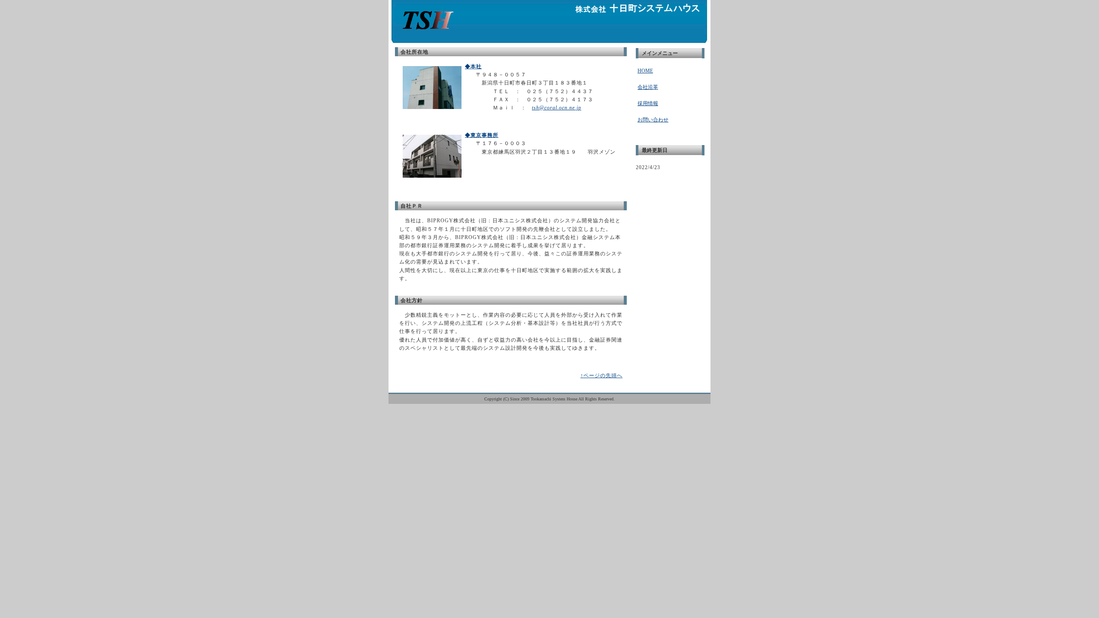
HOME (645, 71)
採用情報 (648, 103)
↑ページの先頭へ (601, 376)
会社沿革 (648, 87)
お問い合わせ (653, 120)
